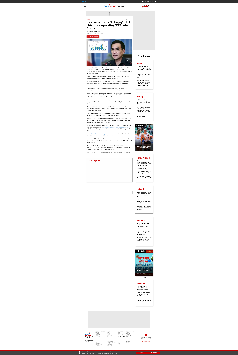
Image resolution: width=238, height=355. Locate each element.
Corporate (128, 341)
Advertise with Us (98, 334)
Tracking (108, 343)
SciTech (108, 337)
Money (108, 333)
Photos (119, 333)
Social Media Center (121, 340)
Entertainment (128, 332)
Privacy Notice (98, 336)
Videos (119, 332)
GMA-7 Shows (98, 343)
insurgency (114, 152)
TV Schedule (98, 345)
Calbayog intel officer (104, 152)
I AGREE (142, 352)
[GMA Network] (84, 1)
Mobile (119, 338)
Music (127, 339)
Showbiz (108, 339)
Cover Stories (109, 344)
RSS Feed (119, 337)
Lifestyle (108, 340)
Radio (127, 336)
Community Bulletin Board (111, 342)
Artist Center (128, 333)
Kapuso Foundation (129, 340)
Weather (108, 336)
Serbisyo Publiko (110, 341)
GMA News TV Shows (99, 344)
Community (128, 334)
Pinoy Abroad (109, 335)
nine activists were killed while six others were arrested (116, 127)
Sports (108, 334)
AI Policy (97, 339)
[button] (142, 152)
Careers (97, 335)
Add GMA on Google (93, 36)
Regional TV (128, 342)
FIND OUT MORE (154, 352)
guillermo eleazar (94, 152)
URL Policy (97, 337)
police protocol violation (123, 152)
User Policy (97, 340)
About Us (97, 332)
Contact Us (97, 333)
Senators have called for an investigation (97, 134)
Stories (119, 344)
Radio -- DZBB (120, 334)
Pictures (127, 337)
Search (119, 343)
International (128, 335)
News (88, 1)
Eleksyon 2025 (109, 345)
